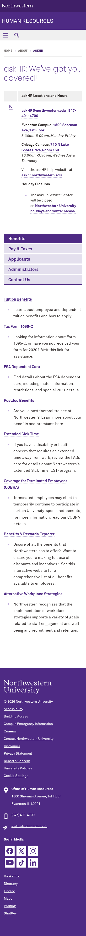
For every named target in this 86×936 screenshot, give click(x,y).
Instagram (33, 851)
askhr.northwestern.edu (42, 175)
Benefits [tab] (16, 239)
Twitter (21, 851)
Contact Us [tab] (19, 280)
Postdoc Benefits (19, 401)
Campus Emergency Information (28, 724)
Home (8, 51)
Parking (10, 906)
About (22, 51)
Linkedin (33, 863)
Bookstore (12, 876)
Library (9, 891)
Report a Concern (17, 761)
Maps (8, 898)
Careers (10, 731)
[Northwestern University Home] (17, 5)
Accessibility (13, 709)
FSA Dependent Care (22, 367)
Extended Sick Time (21, 434)
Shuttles (10, 913)
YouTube (10, 863)
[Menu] (5, 35)
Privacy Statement (18, 753)
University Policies (18, 768)
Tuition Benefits (18, 299)
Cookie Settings (16, 776)
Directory (11, 884)
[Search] (16, 35)
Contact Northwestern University (29, 738)
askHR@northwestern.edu (44, 110)
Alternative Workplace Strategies (33, 594)
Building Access (16, 716)
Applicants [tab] (19, 259)
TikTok (21, 863)
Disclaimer (12, 746)
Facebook (10, 851)
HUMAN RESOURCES (27, 21)
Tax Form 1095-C (18, 327)
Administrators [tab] (23, 270)
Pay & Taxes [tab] (20, 249)
